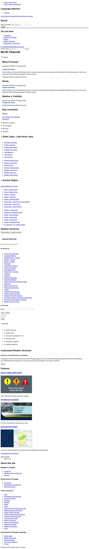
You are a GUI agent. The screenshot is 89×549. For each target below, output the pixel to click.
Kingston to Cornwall (10, 150)
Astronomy (7, 284)
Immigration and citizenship (12, 496)
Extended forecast (9, 270)
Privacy (6, 544)
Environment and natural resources (15, 508)
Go (26, 49)
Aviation (6, 290)
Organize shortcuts (16, 232)
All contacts (7, 483)
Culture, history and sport (12, 512)
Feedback (9, 453)
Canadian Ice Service (10, 266)
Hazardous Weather (10, 280)
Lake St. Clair (8, 157)
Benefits (6, 502)
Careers (6, 475)
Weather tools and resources (13, 473)
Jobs (5, 494)
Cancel (7, 312)
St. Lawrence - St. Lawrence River (14, 225)
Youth (6, 528)
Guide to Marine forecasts (12, 294)
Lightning (7, 274)
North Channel (8, 165)
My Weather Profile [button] (7, 47)
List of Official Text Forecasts (11, 117)
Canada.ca (7, 35)
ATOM (5, 114)
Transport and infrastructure (12, 516)
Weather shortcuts (18, 47)
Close (2, 364)
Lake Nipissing (8, 152)
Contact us (7, 471)
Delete (3, 317)
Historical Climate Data (11, 288)
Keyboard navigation (12, 341)
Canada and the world (11, 518)
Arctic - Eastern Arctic (10, 190)
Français (6, 13)
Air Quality (7, 264)
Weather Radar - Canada (12, 258)
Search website (5, 25)
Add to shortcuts (5, 232)
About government (9, 487)
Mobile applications (10, 538)
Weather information (10, 37)
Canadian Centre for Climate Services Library (18, 298)
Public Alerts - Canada (11, 272)
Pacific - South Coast (10, 220)
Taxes (6, 506)
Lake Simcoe (8, 155)
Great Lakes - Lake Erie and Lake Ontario (17, 202)
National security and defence (13, 510)
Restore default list (12, 344)
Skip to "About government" (12, 4)
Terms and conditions (10, 542)
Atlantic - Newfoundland (11, 199)
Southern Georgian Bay (11, 168)
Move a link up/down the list (14, 336)
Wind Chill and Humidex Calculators (15, 300)
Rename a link (10, 339)
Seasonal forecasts (10, 268)
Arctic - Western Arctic (11, 192)
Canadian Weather (10, 256)
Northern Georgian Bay (11, 160)
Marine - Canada (9, 262)
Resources (5, 119)
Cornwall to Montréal (10, 143)
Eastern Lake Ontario (10, 147)
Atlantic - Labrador (9, 194)
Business (7, 500)
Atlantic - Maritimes (10, 197)
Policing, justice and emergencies (14, 514)
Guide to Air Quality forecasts (13, 296)
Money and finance (10, 520)
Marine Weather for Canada (9, 186)
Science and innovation (11, 522)
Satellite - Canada (9, 260)
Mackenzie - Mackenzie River (13, 212)
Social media (8, 536)
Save (2, 312)
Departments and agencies (12, 485)
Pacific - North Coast (10, 217)
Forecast (5, 57)
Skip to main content (10, 2)
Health (6, 504)
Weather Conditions (9, 123)
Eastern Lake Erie (9, 145)
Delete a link (10, 333)
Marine (6, 39)
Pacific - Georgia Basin (11, 215)
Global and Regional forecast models (15, 282)
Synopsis (5, 131)
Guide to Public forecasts (12, 292)
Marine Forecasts (9, 41)
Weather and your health (11, 302)
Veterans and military (10, 526)
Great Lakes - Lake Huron (12, 43)
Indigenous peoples (10, 524)
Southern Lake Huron (10, 170)
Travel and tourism (10, 498)
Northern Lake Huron (10, 163)
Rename (3, 314)
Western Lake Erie (10, 173)
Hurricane (7, 276)
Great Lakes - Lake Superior (12, 207)
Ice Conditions (7, 126)
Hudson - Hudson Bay (11, 210)
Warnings (5, 129)
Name (2, 309)
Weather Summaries (10, 278)
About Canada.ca (9, 540)
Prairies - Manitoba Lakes (12, 222)
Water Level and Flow (11, 286)
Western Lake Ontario (11, 175)
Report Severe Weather (11, 254)
